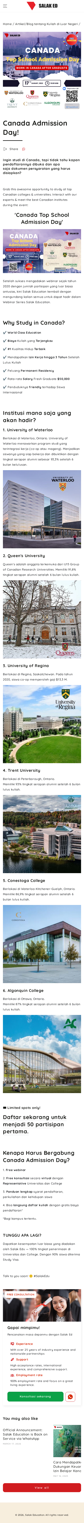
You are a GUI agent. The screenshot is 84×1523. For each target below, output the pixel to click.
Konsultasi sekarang (35, 1396)
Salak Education (34, 1514)
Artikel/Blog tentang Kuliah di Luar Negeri (46, 24)
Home (7, 24)
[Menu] (5, 6)
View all (42, 1487)
